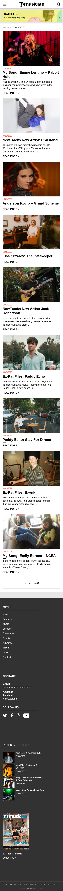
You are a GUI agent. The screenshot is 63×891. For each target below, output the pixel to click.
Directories (8, 633)
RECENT (8, 745)
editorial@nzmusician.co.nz (17, 687)
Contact (7, 657)
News (6, 614)
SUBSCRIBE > (9, 858)
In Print (6, 647)
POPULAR (22, 745)
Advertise (8, 643)
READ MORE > (11, 93)
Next (36, 583)
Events (6, 638)
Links (5, 652)
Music (6, 624)
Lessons (7, 628)
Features (7, 619)
